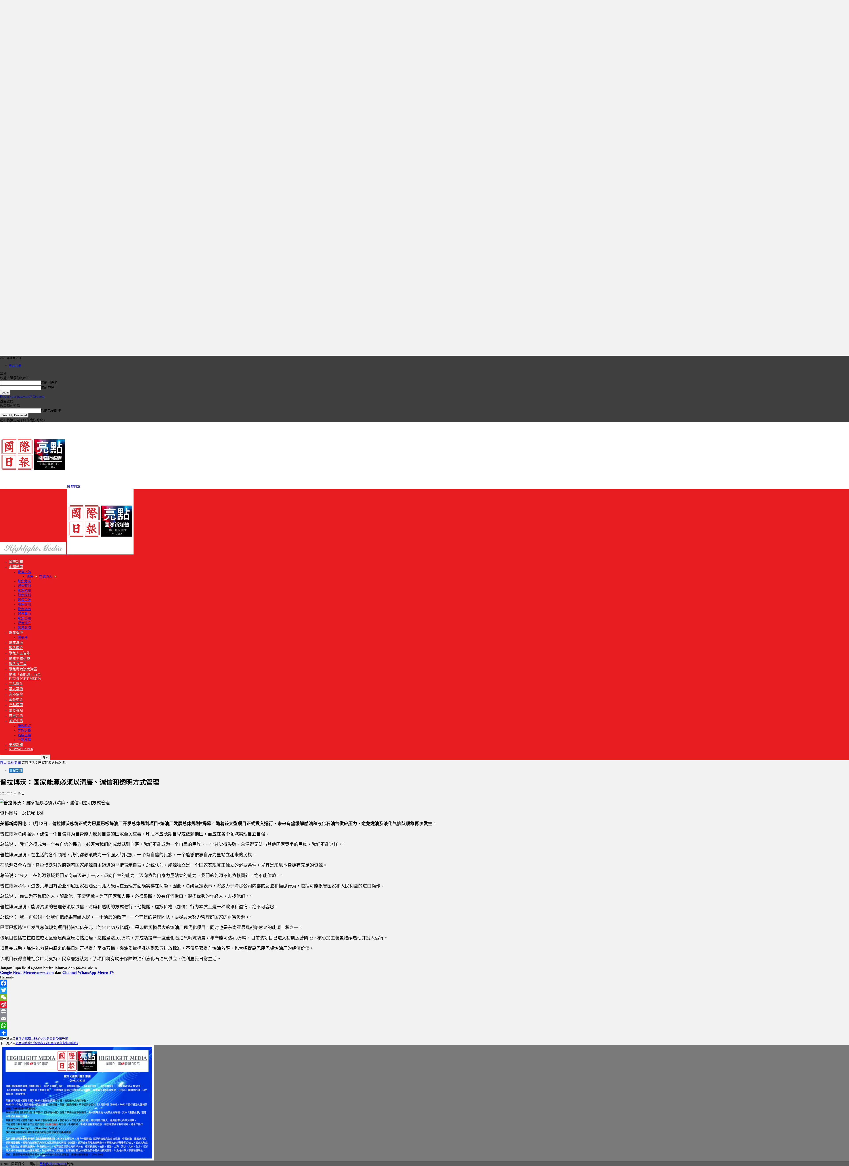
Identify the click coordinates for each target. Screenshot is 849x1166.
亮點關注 (16, 684)
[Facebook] (424, 983)
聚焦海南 (24, 609)
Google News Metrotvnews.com (27, 972)
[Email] (424, 1018)
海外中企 (16, 700)
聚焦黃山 (24, 614)
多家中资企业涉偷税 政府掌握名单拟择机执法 (46, 1043)
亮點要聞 (16, 705)
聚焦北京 (24, 581)
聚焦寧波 (24, 600)
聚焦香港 (16, 633)
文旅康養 (24, 730)
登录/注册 (15, 365)
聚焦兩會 (16, 648)
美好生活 (16, 721)
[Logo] (33, 553)
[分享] (424, 1032)
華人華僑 (16, 689)
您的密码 (47, 387)
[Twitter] (424, 990)
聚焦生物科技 (19, 658)
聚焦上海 (24, 572)
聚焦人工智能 (19, 653)
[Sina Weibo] (424, 1004)
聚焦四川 (24, 604)
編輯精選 (24, 726)
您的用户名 (49, 382)
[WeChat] (424, 997)
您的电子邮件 (51, 410)
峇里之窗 (16, 715)
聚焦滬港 (16, 642)
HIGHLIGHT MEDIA (25, 679)
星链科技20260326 (53, 1164)
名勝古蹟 (24, 735)
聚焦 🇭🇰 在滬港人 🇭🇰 (42, 576)
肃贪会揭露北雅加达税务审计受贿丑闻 (41, 1038)
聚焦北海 (24, 627)
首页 (3, 762)
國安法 (23, 637)
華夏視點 (16, 710)
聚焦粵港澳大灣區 (23, 669)
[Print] (424, 1011)
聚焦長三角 (18, 664)
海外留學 (16, 694)
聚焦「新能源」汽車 (25, 674)
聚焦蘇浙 (24, 586)
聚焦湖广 (24, 623)
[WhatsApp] (424, 1025)
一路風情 (24, 740)
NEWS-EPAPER (21, 749)
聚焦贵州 (24, 618)
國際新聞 (16, 562)
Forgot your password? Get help (22, 396)
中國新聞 (16, 567)
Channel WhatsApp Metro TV (88, 972)
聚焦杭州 (24, 590)
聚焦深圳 (24, 595)
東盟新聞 (16, 745)
